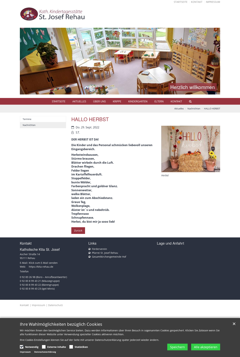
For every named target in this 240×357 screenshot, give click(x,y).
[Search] (189, 101)
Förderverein (99, 249)
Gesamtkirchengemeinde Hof (109, 256)
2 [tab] (120, 91)
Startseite (180, 2)
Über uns (99, 101)
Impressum (213, 2)
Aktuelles (79, 101)
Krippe (117, 101)
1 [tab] (114, 91)
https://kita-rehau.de (41, 266)
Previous (28, 61)
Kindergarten (137, 101)
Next (211, 61)
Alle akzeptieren (205, 347)
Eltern (159, 101)
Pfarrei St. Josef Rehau (105, 252)
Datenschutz (55, 305)
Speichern (177, 347)
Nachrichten (193, 108)
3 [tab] (125, 91)
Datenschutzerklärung (45, 352)
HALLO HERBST (212, 108)
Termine (27, 119)
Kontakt (196, 2)
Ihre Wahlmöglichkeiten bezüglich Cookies (61, 324)
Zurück (78, 230)
